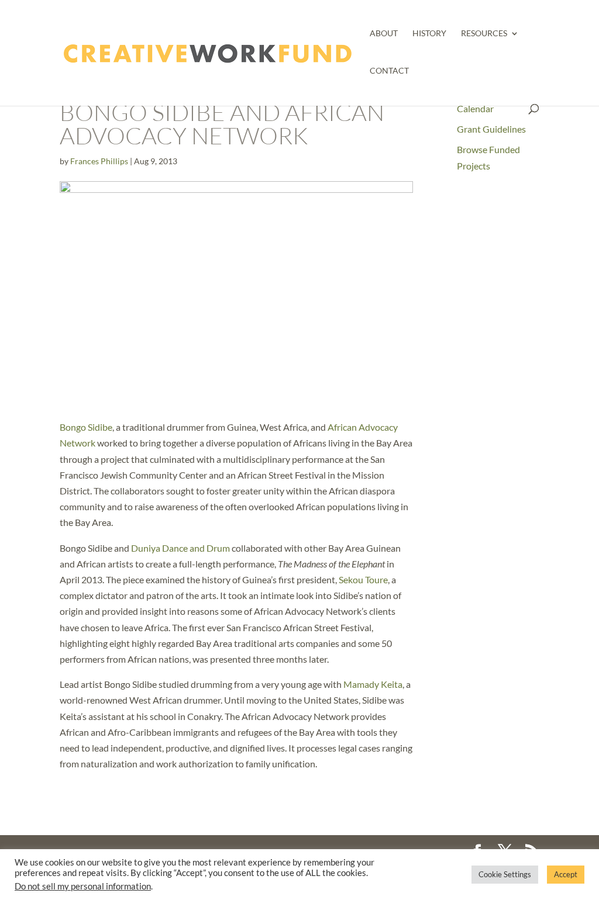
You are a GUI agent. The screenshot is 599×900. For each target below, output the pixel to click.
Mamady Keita (372, 684)
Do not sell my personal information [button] (83, 886)
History (429, 33)
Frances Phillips (99, 161)
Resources (484, 33)
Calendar (475, 108)
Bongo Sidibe (86, 426)
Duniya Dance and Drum (180, 547)
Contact (389, 71)
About (384, 33)
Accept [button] (565, 874)
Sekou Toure (363, 579)
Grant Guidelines (491, 128)
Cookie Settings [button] (504, 874)
